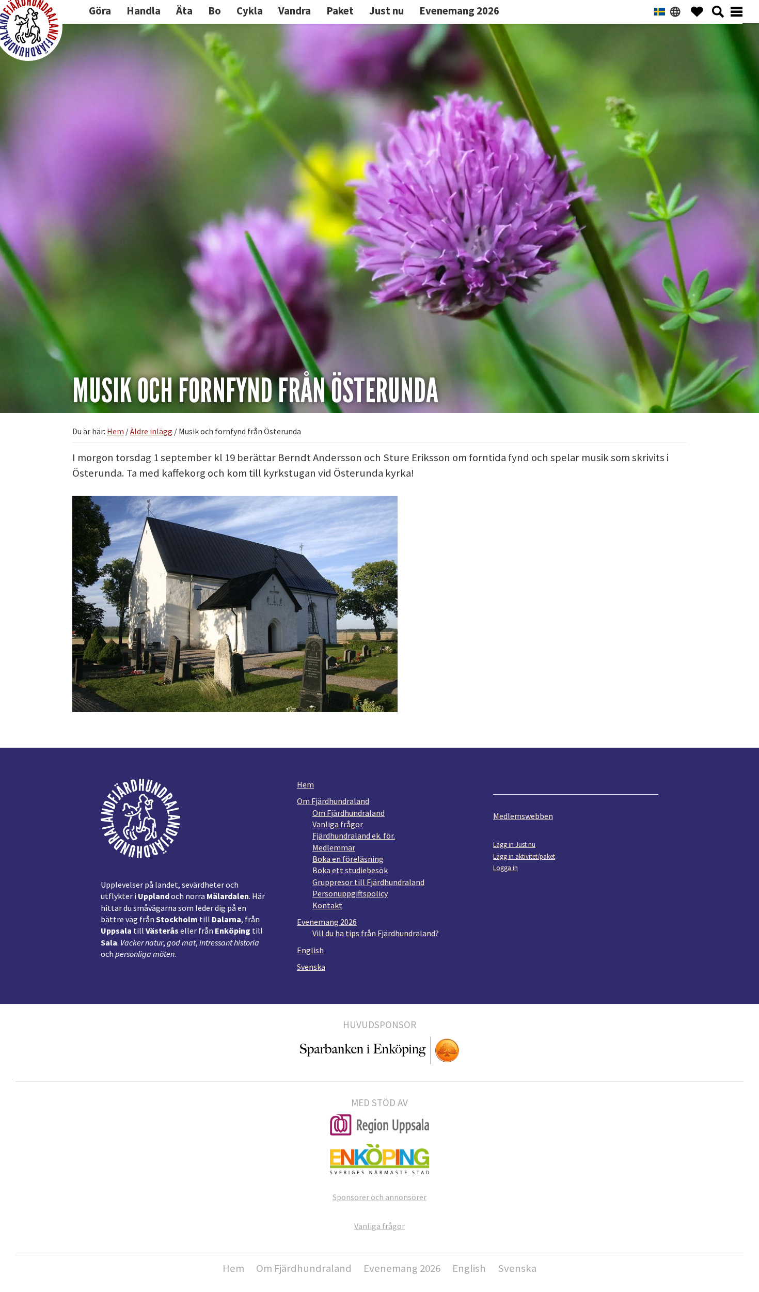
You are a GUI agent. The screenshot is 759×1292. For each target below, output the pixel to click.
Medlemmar (333, 847)
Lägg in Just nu (514, 844)
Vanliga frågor (337, 824)
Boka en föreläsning (348, 859)
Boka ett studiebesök (350, 870)
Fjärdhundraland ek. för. (353, 835)
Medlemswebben (523, 816)
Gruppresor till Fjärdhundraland (368, 882)
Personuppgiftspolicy (350, 893)
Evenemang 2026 (327, 922)
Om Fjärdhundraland (333, 801)
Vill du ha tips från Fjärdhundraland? (375, 933)
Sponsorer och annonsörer (379, 1197)
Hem (305, 784)
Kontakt (327, 905)
